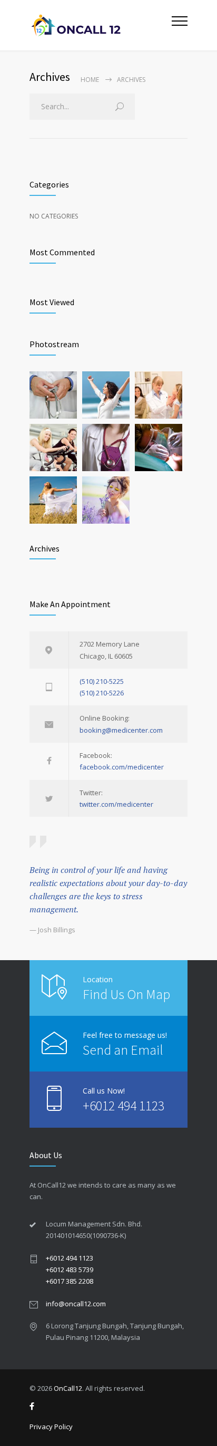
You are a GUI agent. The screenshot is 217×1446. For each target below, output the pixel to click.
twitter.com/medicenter (116, 804)
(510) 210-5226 (102, 693)
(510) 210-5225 (102, 681)
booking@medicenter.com (121, 730)
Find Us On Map (126, 994)
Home (90, 79)
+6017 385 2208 (69, 1281)
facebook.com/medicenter (122, 767)
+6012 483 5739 (69, 1269)
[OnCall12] (100, 25)
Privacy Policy (51, 1426)
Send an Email (123, 1049)
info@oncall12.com (76, 1303)
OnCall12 (68, 1388)
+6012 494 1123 (123, 1105)
